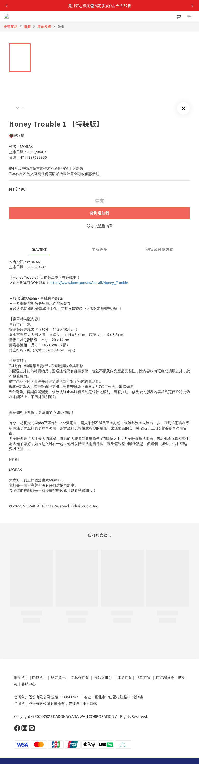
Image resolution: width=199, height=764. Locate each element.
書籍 (27, 26)
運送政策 (124, 677)
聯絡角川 (39, 677)
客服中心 (28, 684)
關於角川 (21, 677)
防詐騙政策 (164, 677)
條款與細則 (103, 677)
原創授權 (44, 26)
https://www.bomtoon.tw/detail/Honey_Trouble (88, 283)
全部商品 (10, 26)
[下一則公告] (192, 5)
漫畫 (61, 26)
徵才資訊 (58, 677)
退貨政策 (143, 677)
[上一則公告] (6, 5)
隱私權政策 (80, 677)
